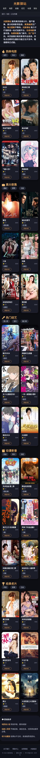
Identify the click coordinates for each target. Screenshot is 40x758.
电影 (10, 8)
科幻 (13, 55)
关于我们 (6, 749)
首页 (4, 8)
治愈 (22, 454)
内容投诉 (34, 749)
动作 (5, 55)
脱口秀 (24, 321)
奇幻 (13, 454)
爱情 (13, 188)
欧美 (13, 587)
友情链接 (25, 749)
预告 (35, 8)
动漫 (29, 8)
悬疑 (5, 188)
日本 (22, 587)
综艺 (23, 8)
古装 (22, 188)
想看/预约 (7, 95)
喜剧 (22, 55)
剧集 (17, 8)
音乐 (15, 321)
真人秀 (6, 321)
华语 (5, 587)
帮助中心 (15, 749)
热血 (5, 454)
